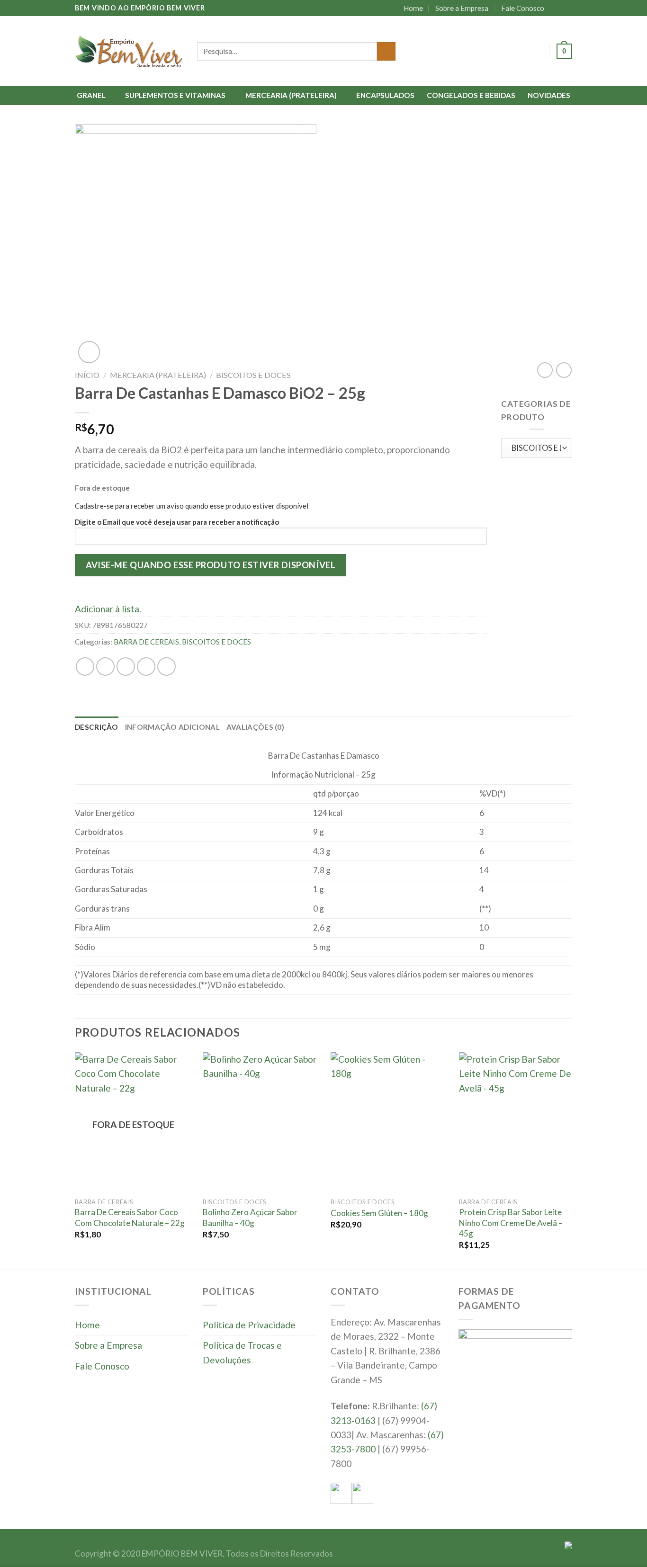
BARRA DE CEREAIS (146, 641)
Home (413, 8)
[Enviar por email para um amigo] (126, 666)
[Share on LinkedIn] (166, 666)
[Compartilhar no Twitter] (105, 666)
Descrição (96, 727)
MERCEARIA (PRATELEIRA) (291, 95)
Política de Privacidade (249, 1324)
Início (87, 374)
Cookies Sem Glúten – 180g (379, 1213)
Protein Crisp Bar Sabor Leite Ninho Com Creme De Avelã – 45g (511, 1222)
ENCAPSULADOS (385, 95)
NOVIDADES (549, 95)
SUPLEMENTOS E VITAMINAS (175, 95)
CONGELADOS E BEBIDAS (471, 95)
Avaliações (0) (255, 727)
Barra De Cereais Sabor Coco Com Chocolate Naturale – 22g (130, 1217)
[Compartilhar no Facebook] (85, 666)
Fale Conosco (522, 8)
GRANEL (91, 95)
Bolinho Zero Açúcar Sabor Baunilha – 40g (250, 1217)
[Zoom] (89, 352)
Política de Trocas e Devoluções (242, 1352)
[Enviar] (386, 51)
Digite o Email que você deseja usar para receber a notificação (177, 522)
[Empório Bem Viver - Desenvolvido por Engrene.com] (129, 51)
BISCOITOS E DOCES (253, 374)
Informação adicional (172, 727)
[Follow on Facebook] (556, 8)
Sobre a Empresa (461, 8)
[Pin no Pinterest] (146, 666)
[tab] (96, 726)
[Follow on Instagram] (566, 8)
